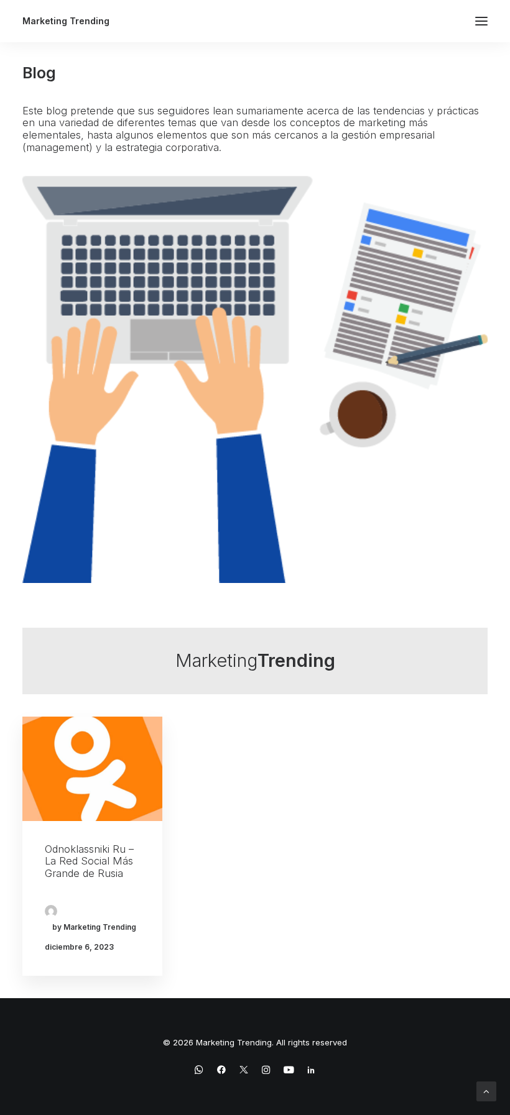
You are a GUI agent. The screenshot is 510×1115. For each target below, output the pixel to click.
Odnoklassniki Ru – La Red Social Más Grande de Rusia (89, 861)
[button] (481, 21)
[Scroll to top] (486, 1090)
